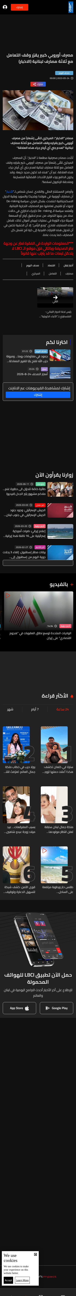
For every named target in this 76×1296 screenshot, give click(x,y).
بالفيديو (59, 584)
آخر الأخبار (40, 547)
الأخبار (9, 191)
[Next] (4, 615)
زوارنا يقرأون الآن (54, 474)
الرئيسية (68, 1292)
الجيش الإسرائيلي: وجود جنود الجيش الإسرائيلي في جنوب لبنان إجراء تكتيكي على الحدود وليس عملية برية (26, 512)
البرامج (19, 1292)
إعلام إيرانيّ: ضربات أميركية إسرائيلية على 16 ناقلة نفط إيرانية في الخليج (25, 533)
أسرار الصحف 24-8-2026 (32, 374)
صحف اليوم (41, 351)
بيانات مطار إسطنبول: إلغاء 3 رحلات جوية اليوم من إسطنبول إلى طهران (24, 554)
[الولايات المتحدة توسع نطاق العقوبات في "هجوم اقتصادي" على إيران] (38, 615)
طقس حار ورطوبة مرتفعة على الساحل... (57, 889)
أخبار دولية (39, 526)
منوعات (40, 484)
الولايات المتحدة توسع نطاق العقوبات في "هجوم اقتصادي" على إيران (40, 635)
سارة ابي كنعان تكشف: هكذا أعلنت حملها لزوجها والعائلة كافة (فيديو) (57, 769)
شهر (10, 709)
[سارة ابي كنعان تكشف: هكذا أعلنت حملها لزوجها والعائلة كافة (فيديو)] (57, 750)
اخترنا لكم (57, 342)
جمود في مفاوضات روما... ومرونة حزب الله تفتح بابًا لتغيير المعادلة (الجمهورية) (27, 358)
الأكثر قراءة (55, 695)
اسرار (44, 369)
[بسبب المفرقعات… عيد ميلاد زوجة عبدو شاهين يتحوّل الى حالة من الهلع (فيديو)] (19, 810)
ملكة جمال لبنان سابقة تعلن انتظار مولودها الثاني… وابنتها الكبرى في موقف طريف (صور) (57, 829)
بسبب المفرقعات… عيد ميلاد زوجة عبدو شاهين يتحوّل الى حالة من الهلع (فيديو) (20, 829)
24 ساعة (62, 709)
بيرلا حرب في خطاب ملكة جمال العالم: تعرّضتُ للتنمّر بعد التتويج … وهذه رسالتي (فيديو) (19, 769)
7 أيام (35, 709)
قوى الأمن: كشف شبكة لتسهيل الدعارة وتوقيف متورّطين (19, 889)
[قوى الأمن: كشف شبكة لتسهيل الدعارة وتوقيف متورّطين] (19, 870)
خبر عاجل (40, 505)
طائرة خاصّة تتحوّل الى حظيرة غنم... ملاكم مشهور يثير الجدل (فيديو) (24, 491)
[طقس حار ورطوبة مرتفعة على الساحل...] (57, 870)
